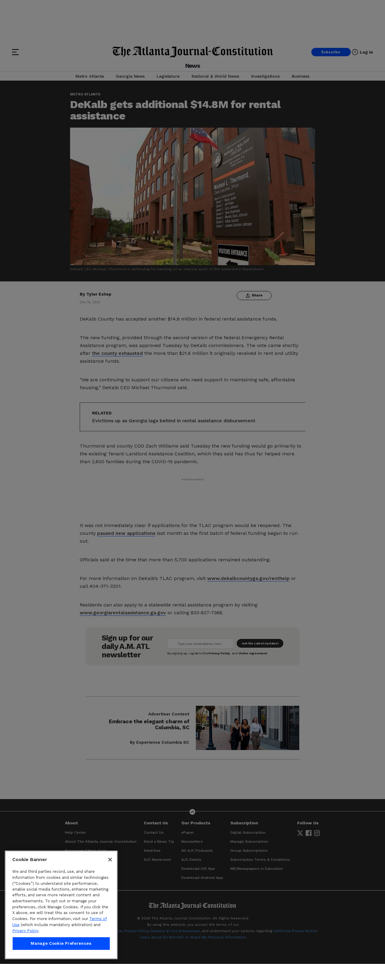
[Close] (110, 859)
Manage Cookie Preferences (61, 943)
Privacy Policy (25, 930)
